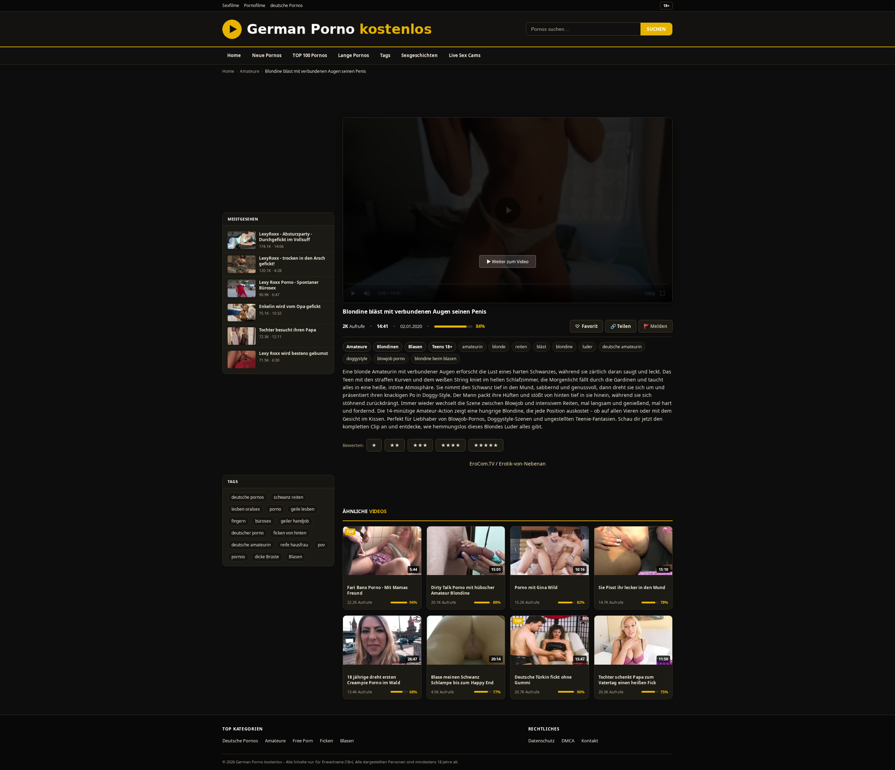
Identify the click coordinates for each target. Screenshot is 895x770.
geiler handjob (295, 521)
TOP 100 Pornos (310, 55)
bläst (541, 347)
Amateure (249, 71)
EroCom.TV (482, 463)
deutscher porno (247, 533)
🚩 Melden (655, 326)
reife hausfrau (294, 545)
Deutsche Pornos (240, 740)
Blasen (415, 347)
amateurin (472, 347)
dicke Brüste (267, 557)
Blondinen (388, 347)
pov (321, 545)
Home (234, 55)
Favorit (586, 326)
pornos (238, 557)
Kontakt (589, 740)
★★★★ (450, 445)
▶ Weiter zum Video (508, 261)
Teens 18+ (442, 347)
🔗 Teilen (620, 326)
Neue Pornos (266, 55)
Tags (385, 55)
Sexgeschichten (419, 55)
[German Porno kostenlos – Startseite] (328, 29)
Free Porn (303, 740)
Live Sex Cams (464, 55)
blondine (564, 347)
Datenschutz (541, 740)
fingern (238, 521)
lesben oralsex (245, 509)
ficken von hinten (289, 533)
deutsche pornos (247, 497)
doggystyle (356, 359)
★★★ (420, 445)
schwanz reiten (288, 497)
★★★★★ (486, 445)
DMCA (567, 740)
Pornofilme (254, 5)
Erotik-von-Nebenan (522, 463)
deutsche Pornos (286, 5)
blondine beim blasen (435, 359)
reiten (521, 347)
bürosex (263, 521)
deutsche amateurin (622, 347)
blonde (499, 347)
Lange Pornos (353, 55)
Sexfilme (230, 5)
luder (587, 347)
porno (275, 509)
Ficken (326, 740)
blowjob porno (391, 359)
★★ (395, 445)
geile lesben (302, 509)
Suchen (656, 29)
